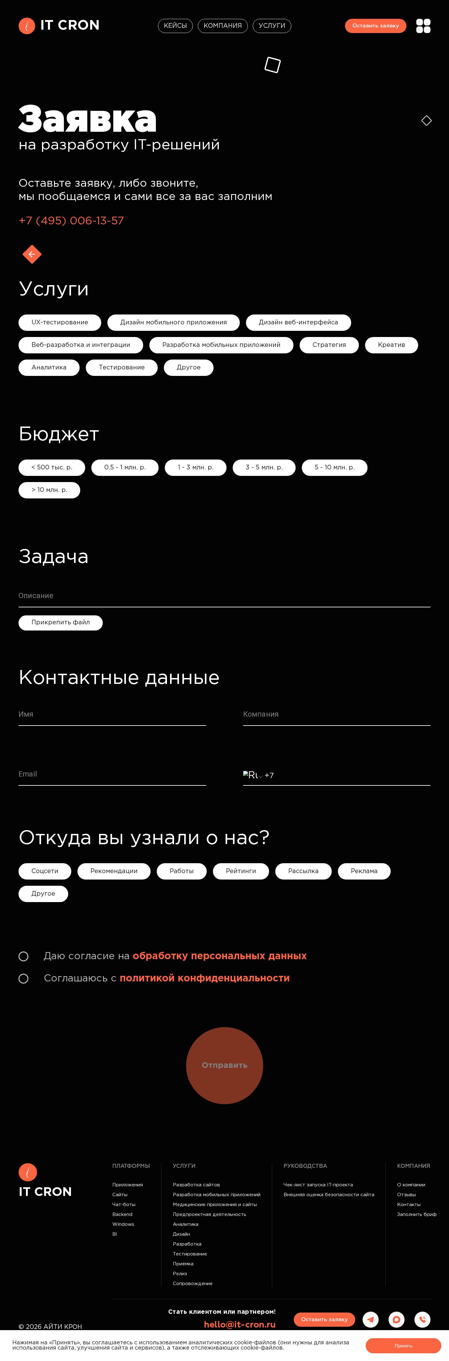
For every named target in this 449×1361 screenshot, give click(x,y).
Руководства (305, 1166)
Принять (404, 1345)
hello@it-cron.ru (240, 1325)
